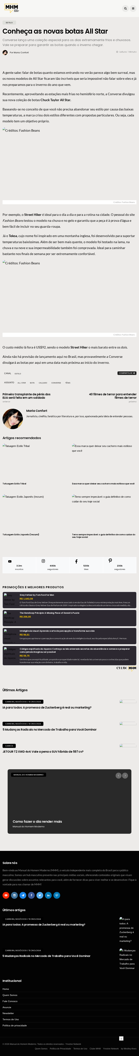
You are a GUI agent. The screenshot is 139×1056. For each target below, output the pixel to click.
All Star (22, 383)
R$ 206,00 (25, 616)
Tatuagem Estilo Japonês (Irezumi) (21, 534)
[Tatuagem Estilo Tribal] (35, 461)
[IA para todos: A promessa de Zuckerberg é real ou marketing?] (128, 708)
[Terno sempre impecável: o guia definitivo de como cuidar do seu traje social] (104, 511)
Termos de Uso (11, 1019)
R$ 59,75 (24, 655)
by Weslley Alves (128, 1049)
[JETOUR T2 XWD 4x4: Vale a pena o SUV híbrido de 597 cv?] (128, 752)
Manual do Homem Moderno (29, 774)
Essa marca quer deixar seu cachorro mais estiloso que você (103, 483)
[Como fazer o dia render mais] (69, 801)
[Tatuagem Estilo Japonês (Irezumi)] (35, 511)
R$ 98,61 (24, 634)
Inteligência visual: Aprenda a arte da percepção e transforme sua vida (57, 630)
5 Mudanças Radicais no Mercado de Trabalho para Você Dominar (49, 730)
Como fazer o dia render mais (37, 821)
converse (56, 383)
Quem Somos (10, 995)
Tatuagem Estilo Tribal (14, 483)
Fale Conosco (10, 1001)
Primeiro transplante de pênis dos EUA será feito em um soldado (26, 398)
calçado (43, 383)
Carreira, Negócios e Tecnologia (23, 701)
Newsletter (8, 1013)
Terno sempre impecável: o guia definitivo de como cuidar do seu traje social (103, 536)
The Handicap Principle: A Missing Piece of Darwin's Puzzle (49, 612)
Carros (9, 745)
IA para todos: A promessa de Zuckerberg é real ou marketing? (47, 707)
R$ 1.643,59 (26, 598)
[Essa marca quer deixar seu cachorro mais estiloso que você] (104, 461)
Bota (32, 383)
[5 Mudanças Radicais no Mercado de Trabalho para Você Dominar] (128, 730)
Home (6, 989)
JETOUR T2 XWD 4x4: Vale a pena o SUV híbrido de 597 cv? (43, 752)
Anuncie (7, 1007)
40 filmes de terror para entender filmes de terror (112, 398)
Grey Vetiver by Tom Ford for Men (37, 594)
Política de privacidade (15, 1025)
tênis (67, 383)
